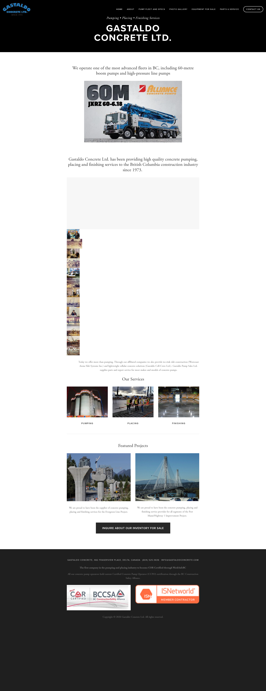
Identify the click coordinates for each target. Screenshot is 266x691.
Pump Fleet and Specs (152, 9)
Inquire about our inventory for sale (133, 528)
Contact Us (253, 9)
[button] (73, 234)
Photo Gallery (178, 9)
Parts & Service (229, 9)
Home (119, 9)
